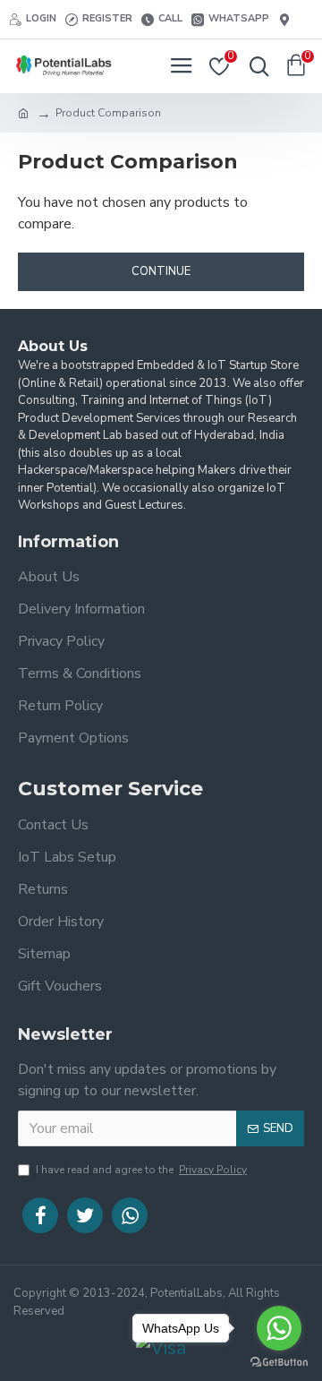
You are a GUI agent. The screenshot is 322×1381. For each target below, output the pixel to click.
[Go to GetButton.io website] (279, 1362)
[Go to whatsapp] (279, 1328)
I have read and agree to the (141, 1169)
